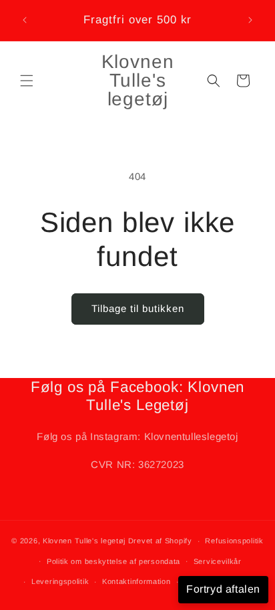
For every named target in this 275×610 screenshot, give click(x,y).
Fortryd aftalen (223, 589)
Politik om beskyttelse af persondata (113, 561)
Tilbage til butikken (137, 308)
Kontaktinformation (136, 581)
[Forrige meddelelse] (24, 20)
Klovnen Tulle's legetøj (84, 541)
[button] (26, 80)
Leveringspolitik (60, 581)
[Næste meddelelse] (250, 20)
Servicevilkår (218, 561)
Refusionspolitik (234, 541)
